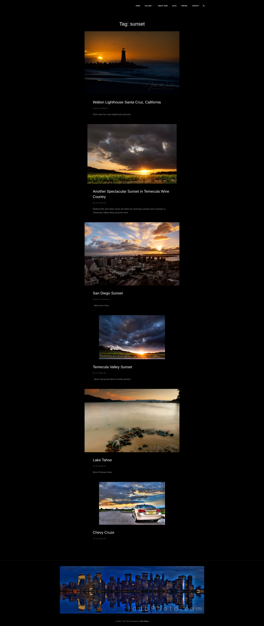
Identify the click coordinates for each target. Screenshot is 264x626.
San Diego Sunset (108, 293)
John (106, 108)
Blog (174, 6)
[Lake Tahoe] (132, 420)
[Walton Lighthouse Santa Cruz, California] (132, 62)
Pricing (184, 6)
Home (138, 6)
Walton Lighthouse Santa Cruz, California (127, 102)
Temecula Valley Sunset (112, 367)
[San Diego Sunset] (132, 253)
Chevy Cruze (103, 532)
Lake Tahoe (102, 460)
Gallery (148, 6)
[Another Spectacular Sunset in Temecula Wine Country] (132, 154)
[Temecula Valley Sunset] (132, 337)
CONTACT (195, 6)
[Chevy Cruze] (132, 503)
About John (163, 6)
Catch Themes (144, 621)
